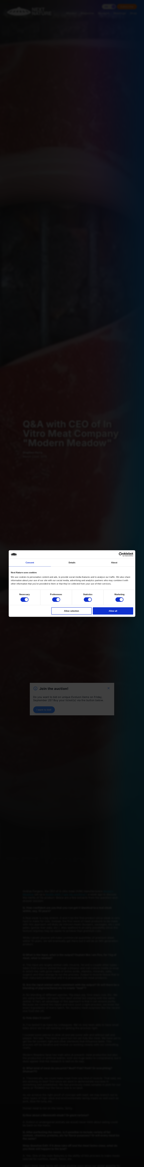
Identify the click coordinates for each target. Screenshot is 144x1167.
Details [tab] (72, 562)
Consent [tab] (30, 562)
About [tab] (114, 562)
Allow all (113, 611)
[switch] (56, 599)
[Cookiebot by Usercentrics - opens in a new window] (121, 554)
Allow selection (71, 611)
